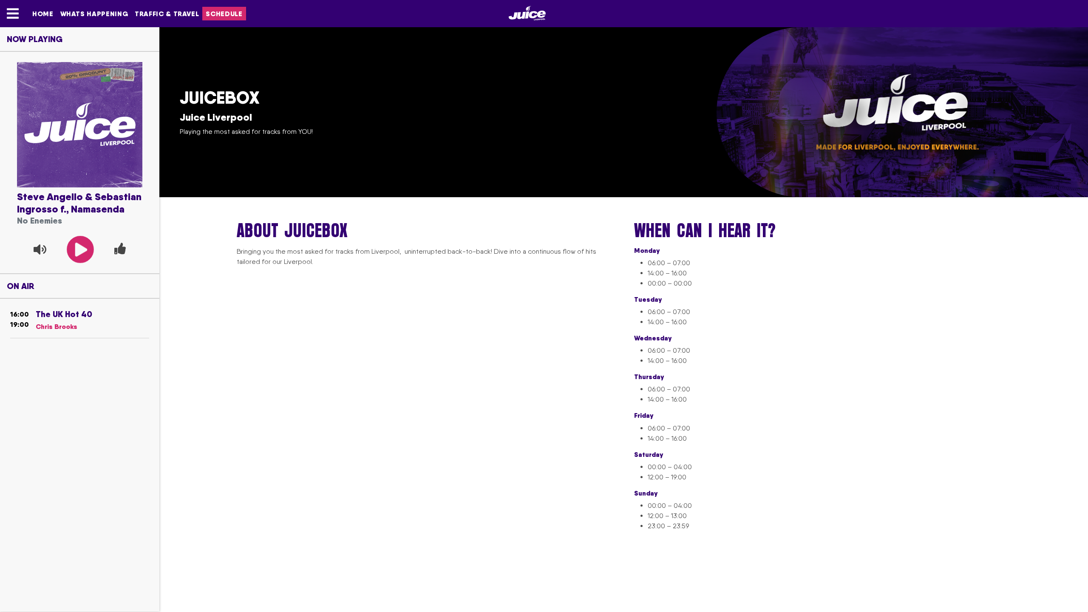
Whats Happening (94, 13)
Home (43, 13)
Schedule (224, 13)
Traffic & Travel (167, 13)
